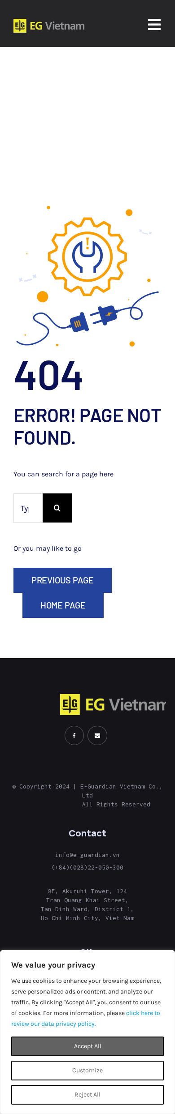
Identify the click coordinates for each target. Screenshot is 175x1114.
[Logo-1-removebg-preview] (48, 22)
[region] (87, 1032)
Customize (87, 1070)
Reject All (87, 1094)
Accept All (87, 1046)
